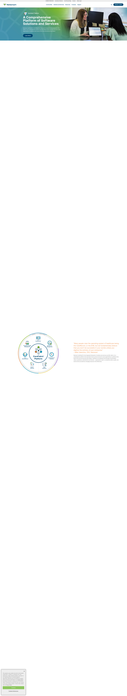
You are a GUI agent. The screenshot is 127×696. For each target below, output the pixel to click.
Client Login (79, 0)
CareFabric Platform (59, 0)
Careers (74, 0)
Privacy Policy (20, 679)
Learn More (28, 35)
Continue (13, 687)
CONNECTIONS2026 (50, 0)
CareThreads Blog (67, 0)
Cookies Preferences (13, 691)
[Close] (24, 671)
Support (79, 4)
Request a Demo (118, 4)
